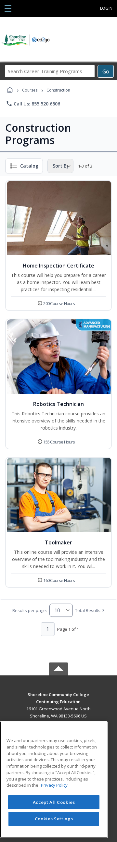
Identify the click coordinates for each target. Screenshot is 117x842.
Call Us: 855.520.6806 (33, 103)
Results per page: (29, 610)
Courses (29, 90)
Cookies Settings (54, 819)
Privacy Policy (54, 785)
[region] (54, 779)
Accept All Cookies (54, 802)
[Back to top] (58, 699)
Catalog (29, 166)
